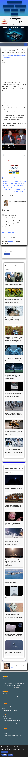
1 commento (7, 57)
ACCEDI (22, 10)
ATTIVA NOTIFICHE (20, 6)
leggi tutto (16, 687)
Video (14, 177)
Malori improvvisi (8, 177)
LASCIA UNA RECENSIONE (14, 2)
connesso (10, 241)
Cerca (6, 254)
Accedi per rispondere (8, 232)
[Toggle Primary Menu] (25, 44)
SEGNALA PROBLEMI (9, 6)
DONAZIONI (15, 10)
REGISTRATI (15, 14)
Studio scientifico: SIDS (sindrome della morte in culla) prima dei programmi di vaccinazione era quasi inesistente (17, 202)
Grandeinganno (15, 19)
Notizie (11, 667)
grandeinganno (22, 55)
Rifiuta (10, 754)
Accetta (4, 754)
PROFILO (7, 10)
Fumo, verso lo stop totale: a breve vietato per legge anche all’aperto (18, 664)
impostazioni (4, 752)
